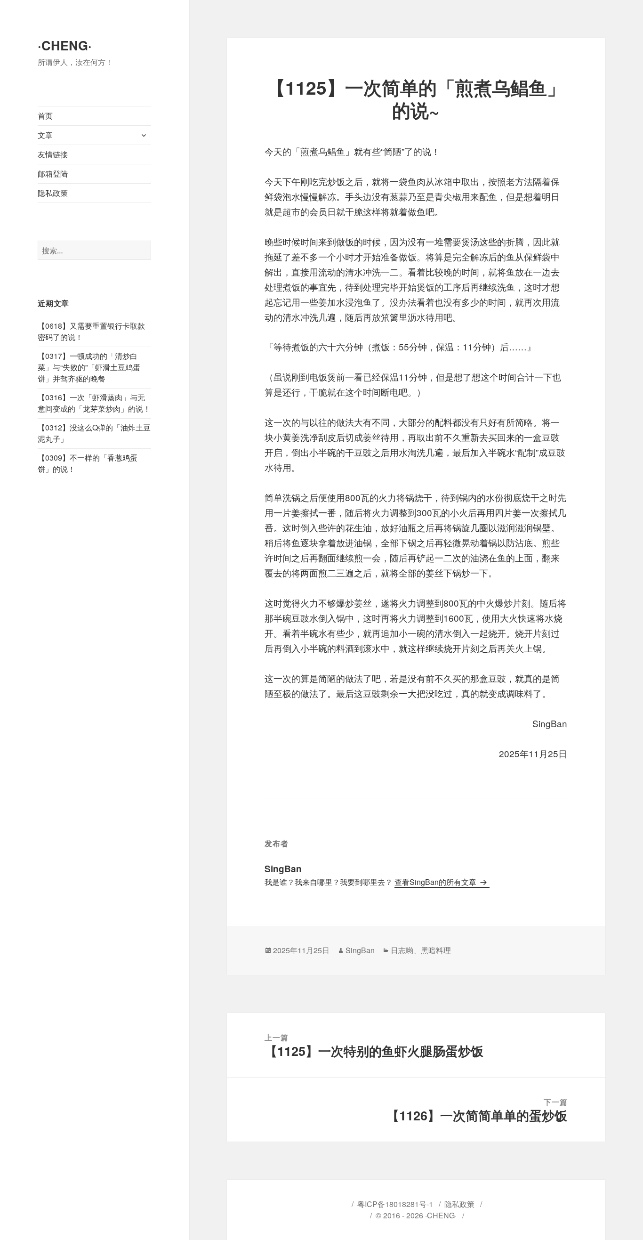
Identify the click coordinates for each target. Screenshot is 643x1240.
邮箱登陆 (53, 173)
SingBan (360, 950)
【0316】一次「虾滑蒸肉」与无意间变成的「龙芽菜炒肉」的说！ (94, 403)
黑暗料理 (436, 950)
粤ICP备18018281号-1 (395, 1204)
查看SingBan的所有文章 (436, 881)
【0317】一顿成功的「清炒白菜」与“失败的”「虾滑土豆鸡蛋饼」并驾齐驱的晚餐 (89, 367)
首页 (45, 115)
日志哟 (402, 950)
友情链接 (53, 154)
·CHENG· (65, 45)
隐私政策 (53, 192)
